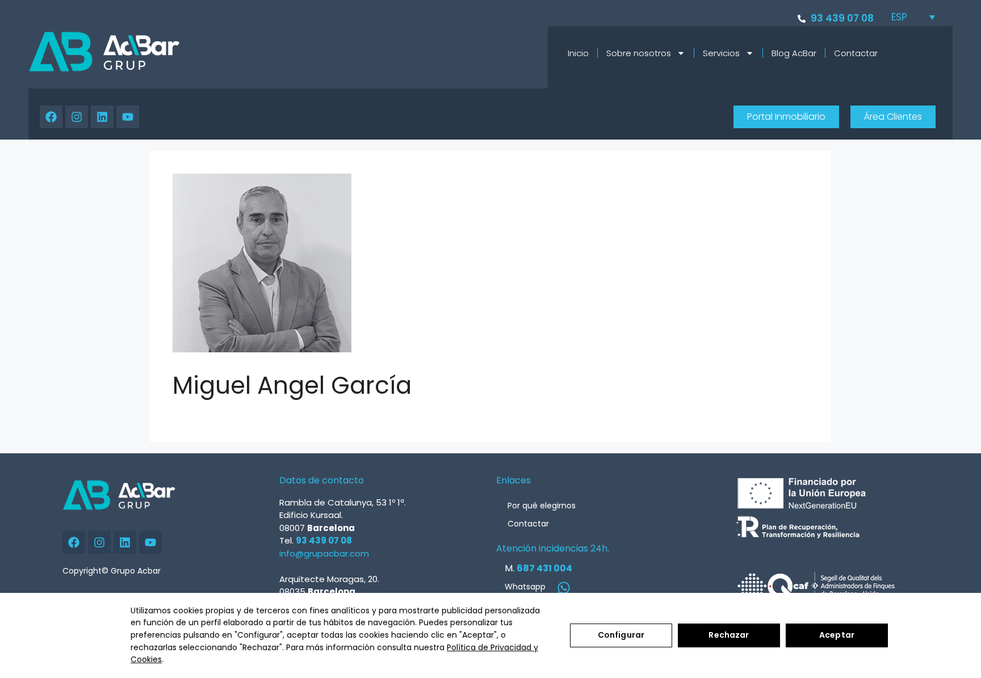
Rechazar (728, 635)
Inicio (578, 53)
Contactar (856, 53)
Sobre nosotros (638, 53)
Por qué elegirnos (542, 505)
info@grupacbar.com (324, 553)
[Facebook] (51, 117)
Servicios (721, 53)
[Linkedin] (102, 117)
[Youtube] (127, 117)
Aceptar (836, 635)
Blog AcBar (794, 53)
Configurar (621, 635)
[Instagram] (76, 117)
